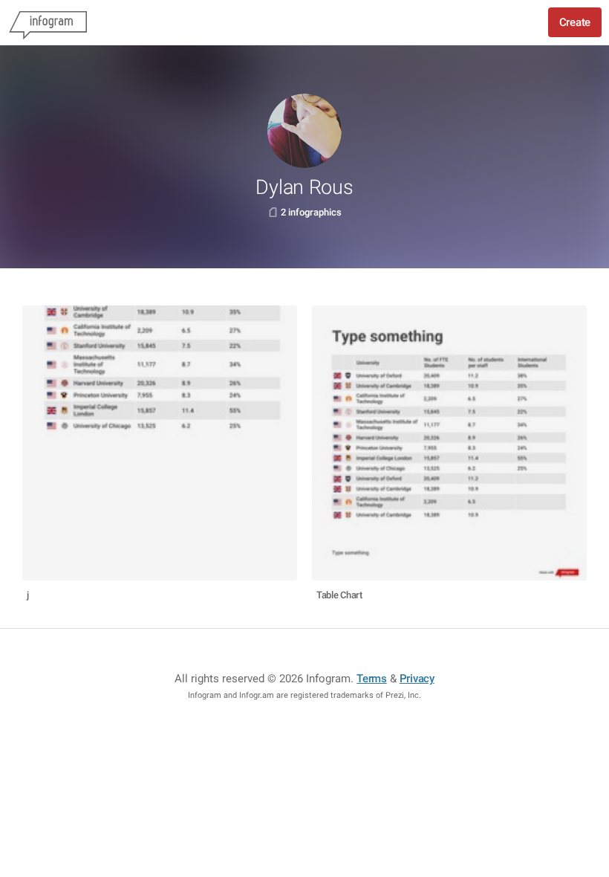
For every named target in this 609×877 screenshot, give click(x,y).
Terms (371, 678)
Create (574, 22)
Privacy (417, 678)
